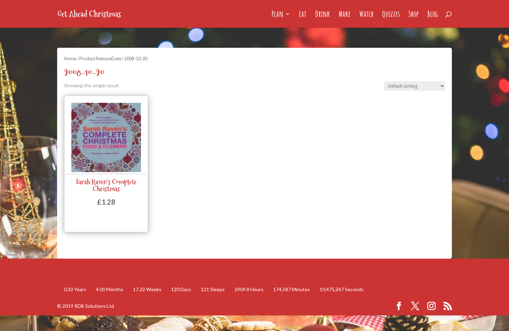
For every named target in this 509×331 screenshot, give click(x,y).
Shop (414, 15)
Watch (366, 15)
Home (70, 58)
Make (345, 15)
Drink (322, 15)
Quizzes (391, 15)
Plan (277, 15)
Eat (302, 15)
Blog (432, 15)
